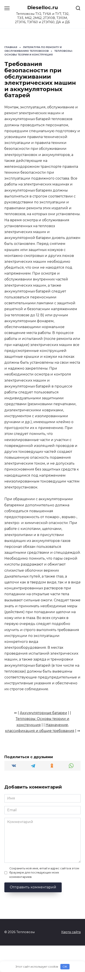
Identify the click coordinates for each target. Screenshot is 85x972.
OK (65, 966)
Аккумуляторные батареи (43, 713)
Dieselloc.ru (42, 7)
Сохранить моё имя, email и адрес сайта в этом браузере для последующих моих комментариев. (44, 872)
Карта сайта (71, 932)
